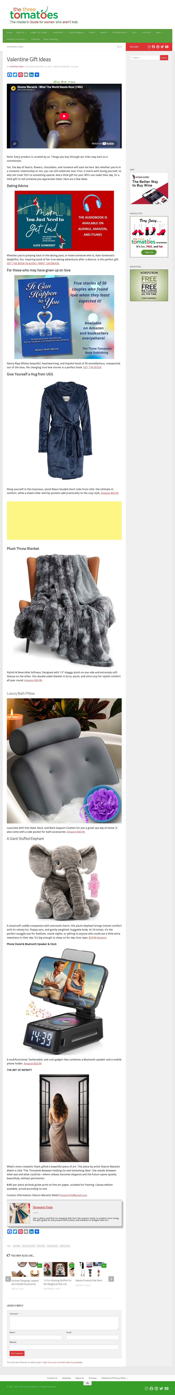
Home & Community (16, 39)
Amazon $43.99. (76, 831)
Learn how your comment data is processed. (63, 1362)
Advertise (66, 1378)
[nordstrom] (149, 300)
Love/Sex (146, 32)
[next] (111, 1279)
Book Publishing (51, 39)
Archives (93, 1378)
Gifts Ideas (41, 1246)
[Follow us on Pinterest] (157, 46)
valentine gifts (65, 1246)
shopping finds (52, 1246)
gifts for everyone (29, 1246)
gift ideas (17, 1246)
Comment (14, 1314)
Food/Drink (58, 32)
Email (69, 1332)
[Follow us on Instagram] (149, 46)
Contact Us (52, 1378)
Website (13, 1342)
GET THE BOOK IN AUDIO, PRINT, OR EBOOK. (33, 263)
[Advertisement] (64, 520)
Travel (91, 32)
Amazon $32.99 (32, 1063)
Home (9, 32)
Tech (134, 32)
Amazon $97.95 (109, 493)
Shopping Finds (15, 46)
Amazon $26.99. (33, 680)
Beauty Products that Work (89, 1280)
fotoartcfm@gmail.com (73, 1195)
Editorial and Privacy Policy (114, 1378)
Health (103, 32)
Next (158, 32)
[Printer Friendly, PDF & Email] (64, 82)
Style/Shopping (76, 32)
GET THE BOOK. (92, 367)
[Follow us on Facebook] (153, 46)
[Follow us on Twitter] (162, 46)
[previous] (8, 1279)
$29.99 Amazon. (98, 937)
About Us (20, 32)
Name (13, 1332)
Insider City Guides (38, 32)
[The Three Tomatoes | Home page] (42, 14)
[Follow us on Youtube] (166, 46)
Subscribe (35, 39)
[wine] (149, 203)
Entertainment (119, 32)
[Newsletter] (149, 257)
